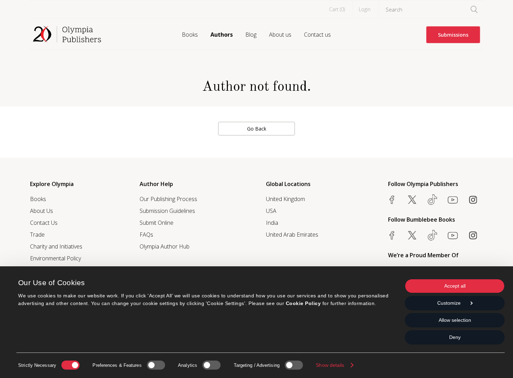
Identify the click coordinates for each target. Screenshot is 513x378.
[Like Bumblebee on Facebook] (392, 235)
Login (365, 9)
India (272, 223)
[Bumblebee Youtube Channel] (453, 235)
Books (190, 34)
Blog (250, 34)
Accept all (455, 286)
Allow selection (455, 320)
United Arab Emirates (292, 234)
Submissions (453, 34)
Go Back (256, 128)
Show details (330, 365)
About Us (41, 211)
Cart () (337, 9)
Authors (221, 34)
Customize (449, 303)
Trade (37, 234)
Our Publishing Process (168, 199)
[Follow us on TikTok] (432, 199)
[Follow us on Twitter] (412, 199)
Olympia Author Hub (164, 246)
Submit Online (156, 223)
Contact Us (44, 223)
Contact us (317, 34)
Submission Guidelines (167, 211)
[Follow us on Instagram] (473, 199)
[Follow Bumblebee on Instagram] (473, 235)
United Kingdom (285, 199)
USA (271, 211)
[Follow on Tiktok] (432, 235)
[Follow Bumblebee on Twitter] (412, 235)
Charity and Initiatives (56, 246)
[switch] (156, 365)
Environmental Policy (55, 258)
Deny (455, 337)
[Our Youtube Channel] (453, 199)
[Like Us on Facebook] (392, 199)
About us (280, 34)
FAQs (146, 234)
